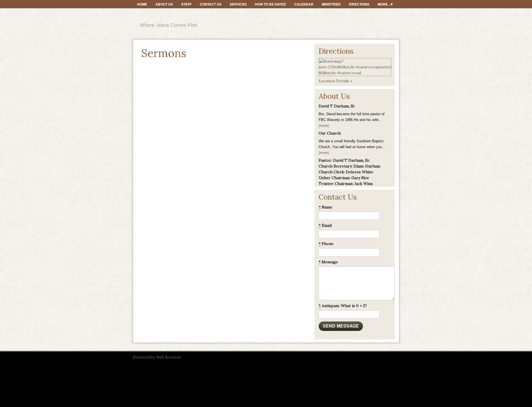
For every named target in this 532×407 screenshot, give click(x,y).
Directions (359, 4)
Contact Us (210, 4)
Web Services (168, 357)
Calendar (303, 4)
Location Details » (335, 80)
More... (384, 4)
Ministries (331, 4)
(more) (324, 125)
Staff (186, 4)
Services (238, 4)
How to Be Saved (270, 4)
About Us (164, 4)
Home (142, 4)
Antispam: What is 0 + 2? (343, 305)
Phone (326, 243)
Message (328, 261)
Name (325, 207)
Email (325, 225)
